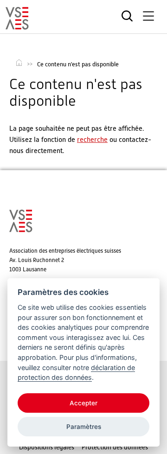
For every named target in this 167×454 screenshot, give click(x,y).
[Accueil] (17, 25)
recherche (92, 139)
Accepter (83, 403)
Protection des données (115, 447)
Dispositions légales (46, 447)
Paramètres (83, 426)
